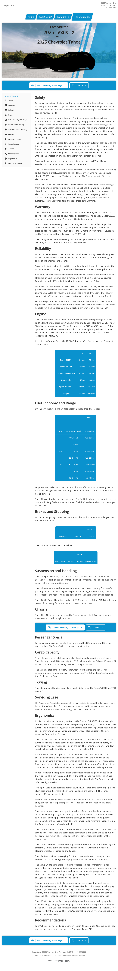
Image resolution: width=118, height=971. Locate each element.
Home (31, 16)
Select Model (45, 16)
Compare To (63, 16)
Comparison (12, 96)
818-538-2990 (111, 7)
